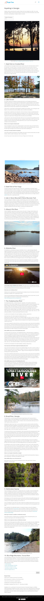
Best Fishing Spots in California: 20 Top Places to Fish (13, 579)
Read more (23, 599)
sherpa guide (16, 508)
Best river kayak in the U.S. (10, 569)
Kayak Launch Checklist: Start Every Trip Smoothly (13, 577)
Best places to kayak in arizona (10, 566)
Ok (19, 599)
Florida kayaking (8, 563)
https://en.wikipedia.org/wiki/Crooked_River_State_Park (24, 61)
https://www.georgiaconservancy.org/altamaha (12, 297)
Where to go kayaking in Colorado (11, 565)
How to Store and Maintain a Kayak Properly (12, 580)
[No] (42, 598)
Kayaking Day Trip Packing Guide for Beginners (12, 582)
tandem (14, 286)
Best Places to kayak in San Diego (11, 568)
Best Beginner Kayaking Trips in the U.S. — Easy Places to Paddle (16, 584)
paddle (5, 194)
